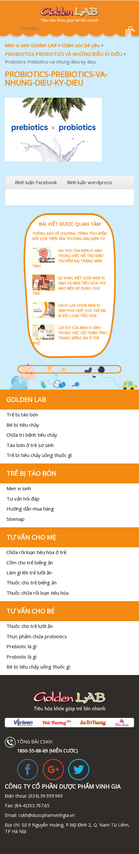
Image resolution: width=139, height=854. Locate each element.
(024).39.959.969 (45, 796)
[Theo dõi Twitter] (78, 769)
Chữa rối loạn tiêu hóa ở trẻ (36, 552)
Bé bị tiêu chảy (22, 425)
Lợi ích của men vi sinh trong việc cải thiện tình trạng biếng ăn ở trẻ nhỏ (69, 335)
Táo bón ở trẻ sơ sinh (30, 445)
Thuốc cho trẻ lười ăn (29, 626)
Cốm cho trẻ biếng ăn (29, 562)
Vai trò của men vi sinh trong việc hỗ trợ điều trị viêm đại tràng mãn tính (67, 258)
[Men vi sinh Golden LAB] (69, 14)
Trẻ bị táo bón (22, 414)
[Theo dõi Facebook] (27, 769)
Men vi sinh (18, 488)
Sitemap (15, 519)
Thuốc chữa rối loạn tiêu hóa (37, 593)
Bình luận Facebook (36, 182)
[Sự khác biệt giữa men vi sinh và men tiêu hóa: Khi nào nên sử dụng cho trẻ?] (69, 273)
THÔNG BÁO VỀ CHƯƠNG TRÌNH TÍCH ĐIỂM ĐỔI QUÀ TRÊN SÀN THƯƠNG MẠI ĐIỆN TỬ (69, 236)
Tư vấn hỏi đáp (22, 498)
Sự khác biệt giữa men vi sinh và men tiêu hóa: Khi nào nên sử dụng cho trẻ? (69, 285)
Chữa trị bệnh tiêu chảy (31, 435)
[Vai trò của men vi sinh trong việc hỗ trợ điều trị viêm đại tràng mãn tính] (69, 246)
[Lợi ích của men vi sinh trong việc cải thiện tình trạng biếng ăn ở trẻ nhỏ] (69, 323)
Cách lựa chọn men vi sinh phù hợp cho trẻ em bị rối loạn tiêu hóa (82, 310)
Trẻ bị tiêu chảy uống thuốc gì (39, 455)
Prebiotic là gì (21, 646)
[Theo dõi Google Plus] (53, 769)
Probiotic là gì (21, 656)
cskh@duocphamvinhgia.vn (46, 815)
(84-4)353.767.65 (32, 805)
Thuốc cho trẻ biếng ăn (31, 582)
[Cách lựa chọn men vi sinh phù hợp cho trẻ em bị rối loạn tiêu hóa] (69, 301)
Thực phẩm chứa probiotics (36, 636)
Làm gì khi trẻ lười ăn (29, 572)
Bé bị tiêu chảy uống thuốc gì (38, 666)
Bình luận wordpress (89, 182)
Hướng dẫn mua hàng (30, 508)
